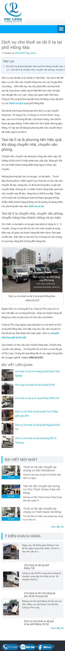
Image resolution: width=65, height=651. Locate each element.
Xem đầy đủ (57, 526)
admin (33, 53)
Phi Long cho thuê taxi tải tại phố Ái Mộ (35, 384)
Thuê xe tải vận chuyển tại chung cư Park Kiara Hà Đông (42, 510)
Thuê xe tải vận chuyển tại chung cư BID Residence (39, 469)
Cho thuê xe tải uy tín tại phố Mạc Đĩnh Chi (37, 398)
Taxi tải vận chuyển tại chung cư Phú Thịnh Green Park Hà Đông (41, 489)
